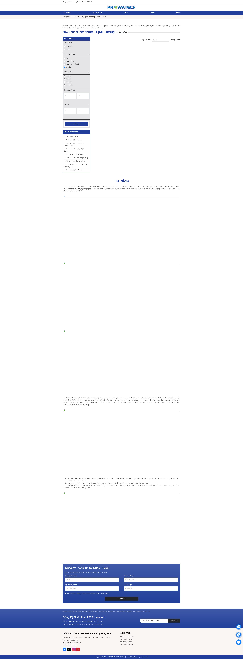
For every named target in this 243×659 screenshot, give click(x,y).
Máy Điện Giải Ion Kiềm (73, 140)
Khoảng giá (128, 585)
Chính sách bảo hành (127, 639)
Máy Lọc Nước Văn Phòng (74, 154)
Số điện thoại (129, 576)
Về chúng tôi (97, 12)
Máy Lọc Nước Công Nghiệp (75, 161)
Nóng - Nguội (70, 61)
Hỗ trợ (178, 12)
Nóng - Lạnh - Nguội (72, 64)
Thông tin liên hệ (71, 576)
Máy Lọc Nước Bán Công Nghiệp (77, 158)
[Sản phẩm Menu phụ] (70, 12)
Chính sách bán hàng (127, 637)
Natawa (68, 49)
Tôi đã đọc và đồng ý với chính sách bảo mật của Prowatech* (88, 593)
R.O (67, 58)
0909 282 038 (74, 640)
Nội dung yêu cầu (71, 585)
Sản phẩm (66, 12)
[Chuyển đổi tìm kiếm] (177, 2)
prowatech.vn (72, 645)
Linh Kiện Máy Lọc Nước (74, 170)
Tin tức (152, 12)
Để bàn (68, 79)
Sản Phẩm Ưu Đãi (72, 136)
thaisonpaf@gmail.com (74, 642)
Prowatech (69, 46)
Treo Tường (69, 85)
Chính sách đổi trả (126, 642)
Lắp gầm (69, 82)
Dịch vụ (125, 12)
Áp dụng (76, 124)
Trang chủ (66, 17)
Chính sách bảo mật (126, 644)
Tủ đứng (68, 76)
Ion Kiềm (68, 67)
